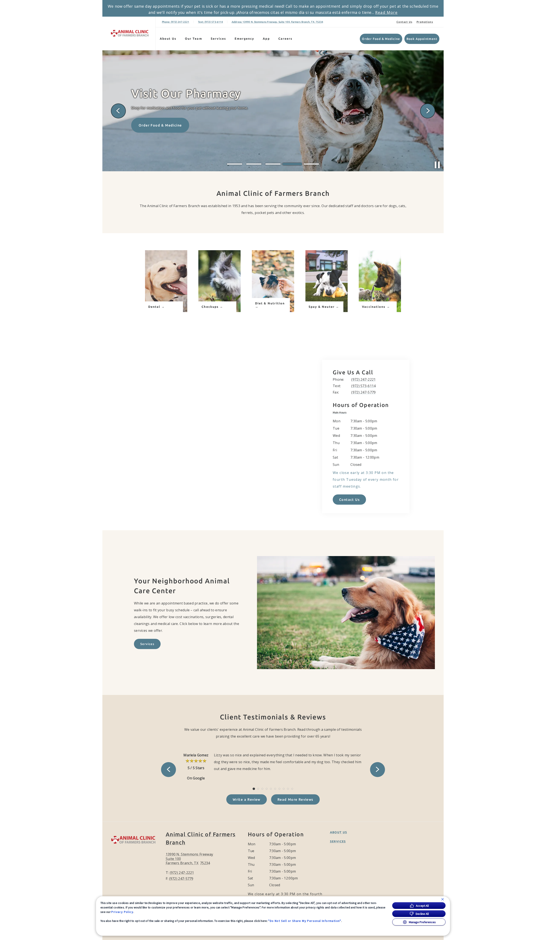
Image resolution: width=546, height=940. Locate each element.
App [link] (266, 38)
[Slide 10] (292, 789)
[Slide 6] (275, 789)
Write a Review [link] (246, 799)
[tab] (341, 412)
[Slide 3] (273, 164)
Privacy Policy (122, 912)
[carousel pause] (437, 164)
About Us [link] (168, 38)
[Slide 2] (253, 164)
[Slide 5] (311, 164)
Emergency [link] (244, 38)
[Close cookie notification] (443, 899)
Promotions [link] (425, 21)
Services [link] (218, 38)
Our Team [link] (193, 38)
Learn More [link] (149, 119)
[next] (427, 110)
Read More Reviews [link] (295, 799)
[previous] (118, 110)
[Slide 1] (234, 164)
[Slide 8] (284, 789)
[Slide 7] (279, 789)
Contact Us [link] (404, 21)
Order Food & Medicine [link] (381, 39)
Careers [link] (285, 38)
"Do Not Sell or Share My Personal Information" (304, 921)
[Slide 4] (292, 164)
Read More (386, 12)
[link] (130, 33)
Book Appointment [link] (422, 39)
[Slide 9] (288, 789)
